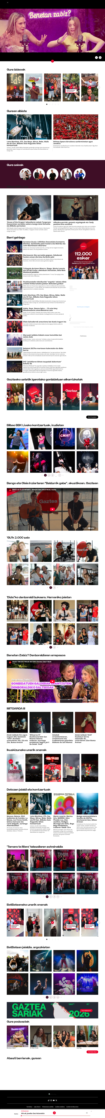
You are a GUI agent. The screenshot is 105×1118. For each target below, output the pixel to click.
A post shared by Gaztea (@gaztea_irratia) (83, 326)
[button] (98, 87)
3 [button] (52, 475)
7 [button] (59, 475)
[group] (15, 87)
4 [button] (57, 896)
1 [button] (45, 475)
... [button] (56, 476)
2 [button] (48, 475)
